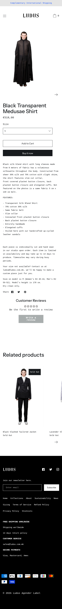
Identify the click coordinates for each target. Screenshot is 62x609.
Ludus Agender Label (26, 593)
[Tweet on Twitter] (18, 292)
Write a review (31, 318)
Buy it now (27, 153)
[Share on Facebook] (12, 292)
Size (6, 124)
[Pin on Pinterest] (25, 292)
